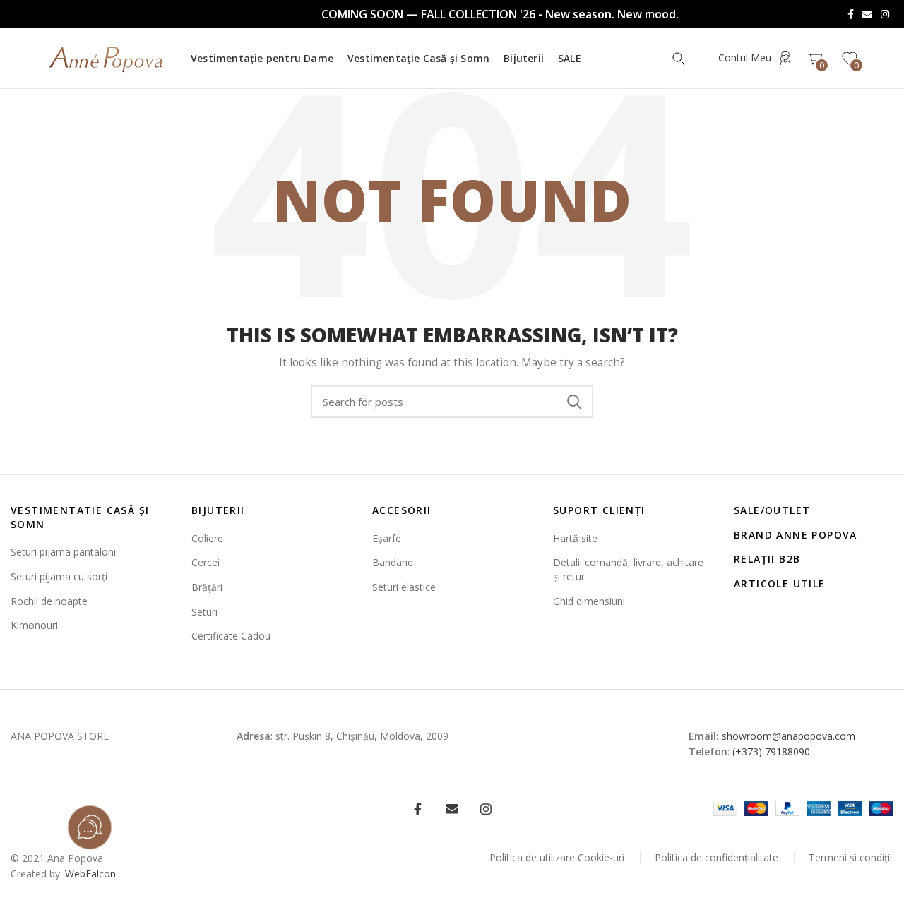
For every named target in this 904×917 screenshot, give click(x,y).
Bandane (392, 562)
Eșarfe (386, 538)
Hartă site (575, 538)
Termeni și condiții (850, 857)
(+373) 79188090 (771, 751)
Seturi (204, 611)
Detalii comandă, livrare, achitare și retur (628, 569)
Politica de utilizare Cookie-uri (556, 857)
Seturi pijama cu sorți (59, 576)
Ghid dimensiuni (589, 601)
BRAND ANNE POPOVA (795, 534)
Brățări (206, 587)
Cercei (205, 562)
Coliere (207, 538)
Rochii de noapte (49, 601)
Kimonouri (34, 625)
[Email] (867, 14)
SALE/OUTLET (772, 510)
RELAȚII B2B (767, 558)
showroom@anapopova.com (788, 736)
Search (574, 401)
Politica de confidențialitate (716, 857)
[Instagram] (884, 14)
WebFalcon (90, 873)
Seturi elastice (404, 587)
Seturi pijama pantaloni (63, 551)
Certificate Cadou (230, 635)
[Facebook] (850, 14)
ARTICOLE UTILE (780, 583)
